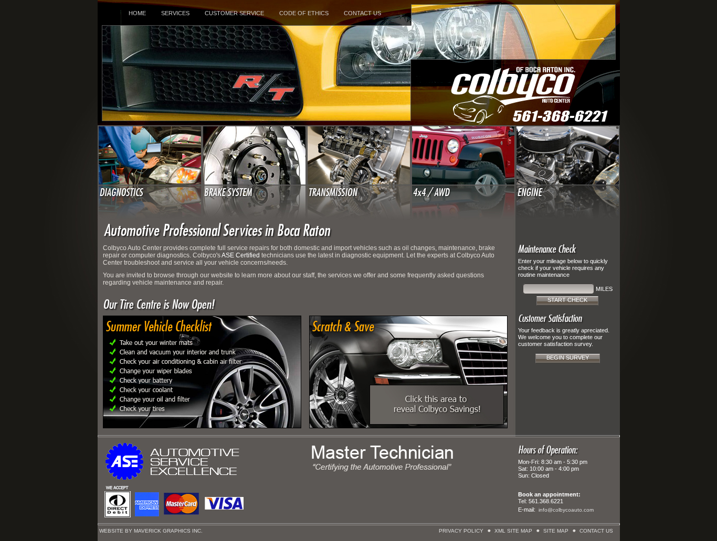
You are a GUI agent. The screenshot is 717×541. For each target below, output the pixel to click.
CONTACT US (362, 13)
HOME (137, 13)
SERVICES (175, 13)
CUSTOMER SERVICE (234, 13)
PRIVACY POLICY (461, 531)
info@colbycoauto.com (566, 510)
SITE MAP (555, 531)
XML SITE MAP (513, 531)
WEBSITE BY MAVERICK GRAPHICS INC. (151, 531)
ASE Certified (241, 255)
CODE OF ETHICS (304, 13)
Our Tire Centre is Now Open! (158, 304)
